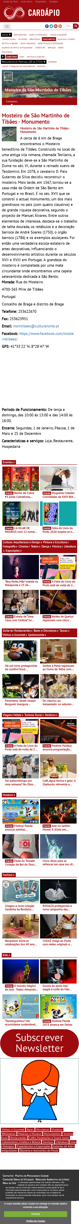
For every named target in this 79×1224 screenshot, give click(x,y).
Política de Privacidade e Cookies (32, 1175)
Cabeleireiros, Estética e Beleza (21, 1142)
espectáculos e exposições (50, 43)
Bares (30, 1129)
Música (56, 546)
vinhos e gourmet (58, 34)
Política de (35, 1221)
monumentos (49, 39)
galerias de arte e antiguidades (17, 47)
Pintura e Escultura (55, 542)
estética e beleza (10, 43)
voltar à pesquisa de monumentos (18, 66)
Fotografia (9, 546)
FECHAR (35, 1214)
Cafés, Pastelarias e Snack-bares (49, 1138)
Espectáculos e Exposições (34, 1146)
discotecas (7, 51)
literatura (40, 47)
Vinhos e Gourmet (14, 635)
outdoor (22, 39)
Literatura (62, 1142)
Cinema (23, 546)
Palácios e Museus (29, 1134)
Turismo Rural (33, 715)
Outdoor (8, 795)
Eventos (8, 462)
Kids (5, 955)
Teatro (35, 546)
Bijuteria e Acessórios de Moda (39, 1150)
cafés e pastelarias (38, 34)
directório (12, 56)
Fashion (8, 875)
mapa (21, 56)
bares (60, 47)
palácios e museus (66, 39)
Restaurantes (22, 630)
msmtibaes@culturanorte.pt (36, 326)
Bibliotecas (9, 1134)
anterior (52, 61)
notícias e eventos (36, 56)
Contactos (11, 101)
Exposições (13, 550)
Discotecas (42, 1129)
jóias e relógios (27, 43)
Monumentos (52, 1134)
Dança (45, 546)
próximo (41, 66)
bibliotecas (35, 39)
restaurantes (20, 34)
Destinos (50, 715)
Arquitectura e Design (26, 542)
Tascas (64, 630)
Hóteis (17, 715)
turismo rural (9, 39)
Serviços (48, 1142)
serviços (52, 47)
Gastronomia (36, 635)
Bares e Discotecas (45, 630)
